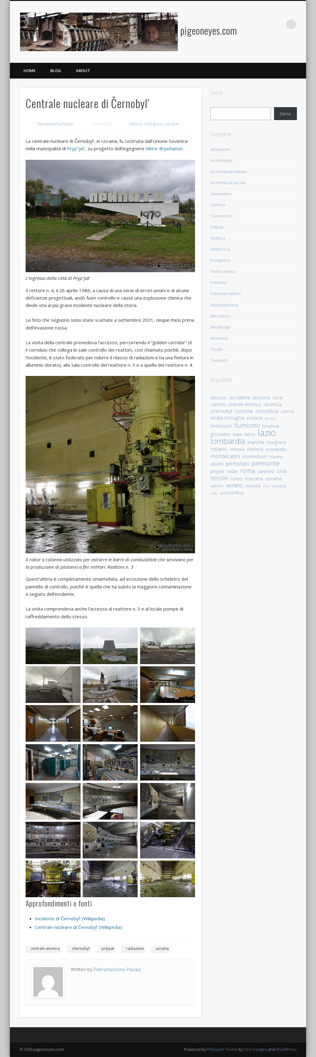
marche (255, 442)
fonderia (270, 426)
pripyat (108, 948)
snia (282, 471)
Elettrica (136, 124)
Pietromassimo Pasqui (55, 124)
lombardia (227, 441)
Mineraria (219, 338)
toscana (254, 478)
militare (237, 449)
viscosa (279, 486)
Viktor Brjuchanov (164, 148)
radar (232, 471)
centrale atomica (45, 948)
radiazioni (135, 948)
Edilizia (216, 227)
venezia (253, 486)
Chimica (217, 205)
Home (29, 70)
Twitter (266, 24)
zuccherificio (232, 493)
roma (247, 470)
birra (277, 398)
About (83, 70)
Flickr (278, 24)
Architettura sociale (228, 182)
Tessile (216, 349)
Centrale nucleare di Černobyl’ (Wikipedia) (78, 927)
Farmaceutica (222, 271)
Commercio (221, 216)
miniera (255, 449)
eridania (255, 418)
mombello (276, 449)
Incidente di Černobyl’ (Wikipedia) (70, 918)
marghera (276, 442)
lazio (267, 433)
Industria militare (225, 293)
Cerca (285, 113)
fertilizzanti (221, 426)
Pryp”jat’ (76, 148)
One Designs (255, 1049)
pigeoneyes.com (208, 30)
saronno (266, 471)
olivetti (216, 464)
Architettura (221, 160)
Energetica (153, 124)
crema (287, 411)
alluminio (261, 398)
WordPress (286, 1049)
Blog (55, 70)
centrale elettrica (244, 404)
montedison (254, 456)
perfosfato (237, 464)
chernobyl (80, 948)
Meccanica (220, 316)
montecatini (225, 456)
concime (244, 411)
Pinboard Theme (222, 1049)
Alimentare (220, 149)
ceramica (273, 404)
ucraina (162, 948)
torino (237, 479)
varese (216, 486)
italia (237, 434)
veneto (234, 485)
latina (249, 434)
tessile (219, 478)
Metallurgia (220, 327)
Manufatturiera (224, 305)
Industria (171, 124)
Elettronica (220, 249)
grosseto (220, 434)
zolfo (213, 493)
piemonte (266, 463)
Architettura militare (228, 171)
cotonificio (267, 411)
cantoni (217, 404)
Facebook (253, 24)
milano (218, 449)
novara (276, 456)
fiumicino (247, 425)
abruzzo (218, 398)
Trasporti (218, 360)
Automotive (220, 193)
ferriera (270, 418)
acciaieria (239, 397)
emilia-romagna (227, 418)
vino (266, 486)
